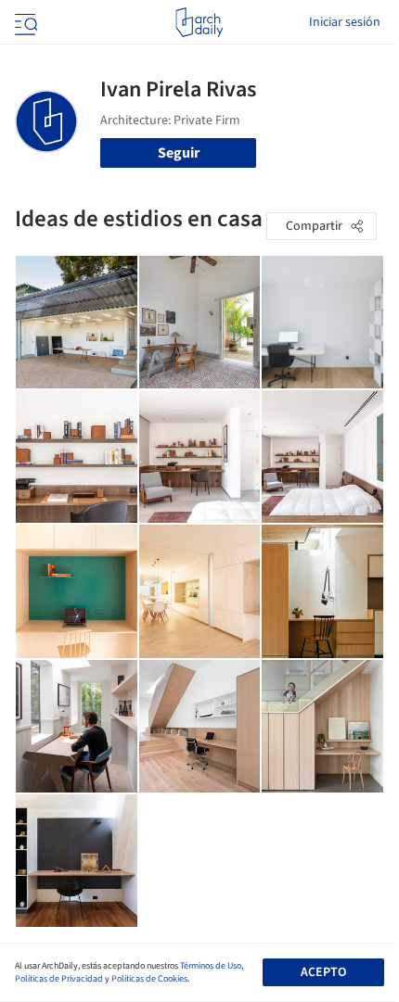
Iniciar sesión (344, 22)
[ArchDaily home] (199, 22)
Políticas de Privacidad (59, 978)
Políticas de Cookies (149, 978)
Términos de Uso (210, 965)
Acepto (323, 972)
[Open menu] (24, 22)
